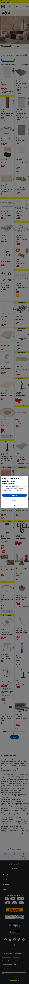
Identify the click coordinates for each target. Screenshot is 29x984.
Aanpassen (14, 500)
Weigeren (14, 505)
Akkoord (14, 495)
